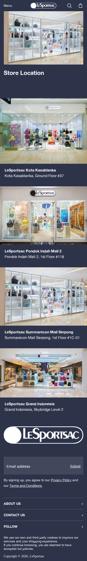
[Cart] (80, 5)
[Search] (69, 5)
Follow (43, 526)
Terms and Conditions (26, 486)
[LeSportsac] (43, 5)
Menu (8, 5)
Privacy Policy (61, 480)
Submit (75, 466)
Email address (18, 466)
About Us (43, 503)
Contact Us (43, 515)
